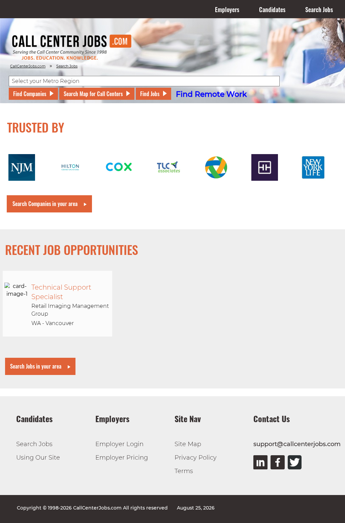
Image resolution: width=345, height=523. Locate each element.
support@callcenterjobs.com (297, 444)
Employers (227, 9)
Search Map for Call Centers (93, 94)
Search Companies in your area (44, 204)
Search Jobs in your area (35, 366)
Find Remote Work (211, 94)
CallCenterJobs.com (27, 66)
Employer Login (119, 444)
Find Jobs (149, 94)
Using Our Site (38, 457)
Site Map (188, 444)
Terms (184, 471)
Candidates (272, 9)
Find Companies (29, 94)
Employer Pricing (121, 457)
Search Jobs (319, 9)
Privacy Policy (196, 457)
